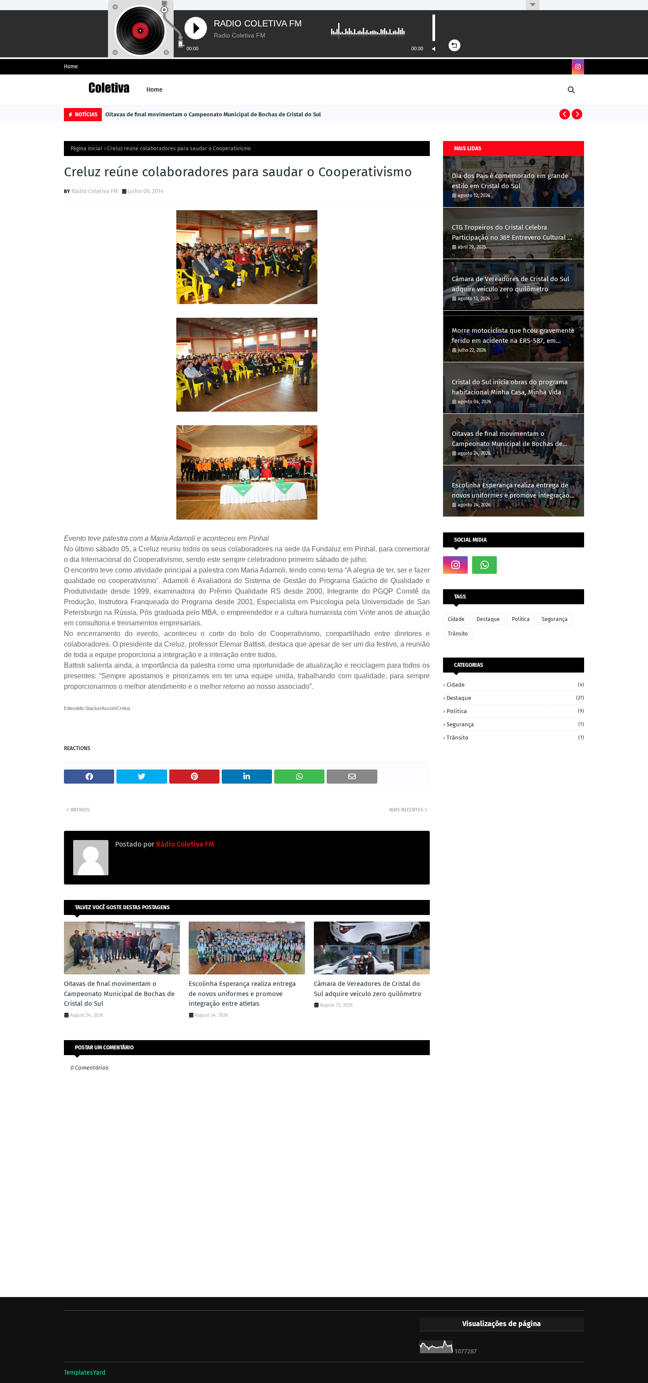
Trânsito (458, 634)
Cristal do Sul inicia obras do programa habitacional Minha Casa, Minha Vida (510, 387)
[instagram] (578, 66)
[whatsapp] (484, 565)
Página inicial (86, 148)
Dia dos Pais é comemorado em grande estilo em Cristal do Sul (510, 181)
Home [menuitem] (154, 89)
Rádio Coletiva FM (94, 191)
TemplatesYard (84, 1372)
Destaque (488, 619)
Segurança (555, 619)
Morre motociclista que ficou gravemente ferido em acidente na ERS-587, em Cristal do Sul (513, 336)
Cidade (456, 619)
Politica (521, 619)
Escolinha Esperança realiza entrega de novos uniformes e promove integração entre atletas (242, 994)
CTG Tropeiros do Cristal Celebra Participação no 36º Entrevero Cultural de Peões (513, 232)
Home (71, 66)
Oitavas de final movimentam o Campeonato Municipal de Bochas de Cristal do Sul (213, 114)
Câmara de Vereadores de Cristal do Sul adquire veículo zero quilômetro (367, 989)
